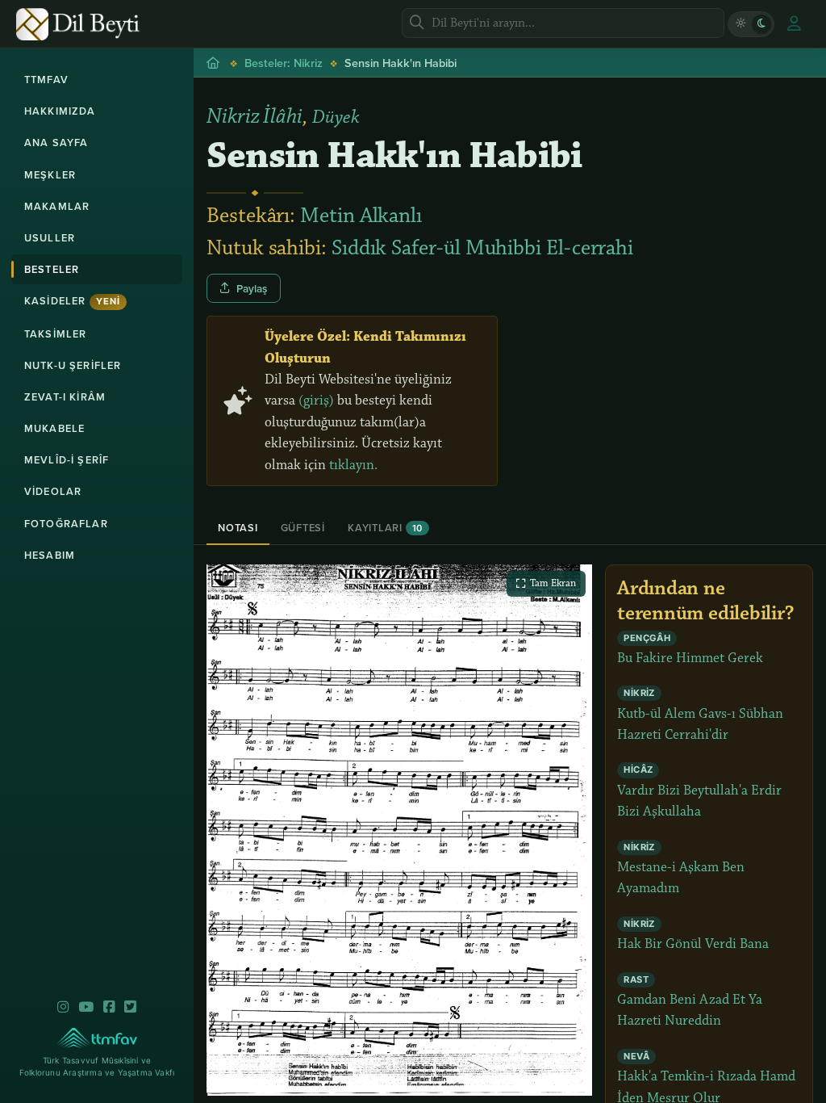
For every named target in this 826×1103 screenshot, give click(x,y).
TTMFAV (46, 79)
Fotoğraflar (66, 523)
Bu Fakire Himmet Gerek (690, 649)
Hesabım (49, 555)
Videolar (52, 491)
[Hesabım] (794, 24)
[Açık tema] (740, 24)
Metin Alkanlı (361, 215)
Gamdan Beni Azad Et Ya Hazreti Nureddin (689, 1002)
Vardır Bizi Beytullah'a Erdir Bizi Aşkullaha (699, 792)
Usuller (49, 237)
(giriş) (316, 400)
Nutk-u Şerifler (72, 365)
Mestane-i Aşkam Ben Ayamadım (681, 869)
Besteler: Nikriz (283, 62)
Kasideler (72, 300)
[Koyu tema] (761, 24)
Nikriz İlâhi (254, 116)
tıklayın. (353, 465)
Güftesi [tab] (303, 527)
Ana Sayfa (56, 142)
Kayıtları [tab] (385, 527)
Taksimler (55, 334)
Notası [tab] (238, 527)
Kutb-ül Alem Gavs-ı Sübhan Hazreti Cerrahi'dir (700, 715)
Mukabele (54, 428)
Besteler (51, 269)
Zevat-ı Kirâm (65, 397)
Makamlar (57, 206)
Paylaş (251, 288)
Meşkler (50, 174)
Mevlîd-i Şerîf (66, 460)
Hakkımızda (60, 111)
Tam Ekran (553, 583)
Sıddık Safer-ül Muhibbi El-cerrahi (482, 248)
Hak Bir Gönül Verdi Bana (693, 935)
